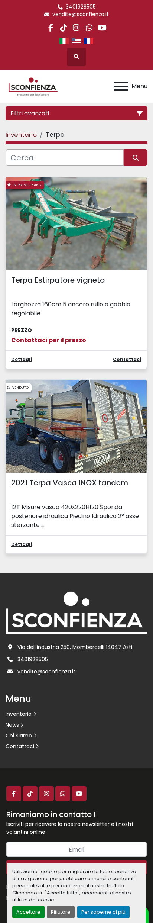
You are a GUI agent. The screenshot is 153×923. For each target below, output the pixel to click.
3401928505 (81, 6)
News (12, 725)
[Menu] (121, 86)
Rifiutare (61, 912)
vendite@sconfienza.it (80, 14)
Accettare (28, 912)
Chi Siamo (19, 735)
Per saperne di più (103, 912)
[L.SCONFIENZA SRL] (76, 612)
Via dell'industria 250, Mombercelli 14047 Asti (74, 647)
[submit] (135, 157)
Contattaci (20, 746)
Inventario (19, 714)
